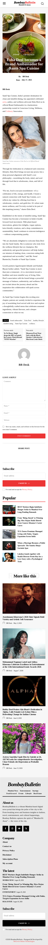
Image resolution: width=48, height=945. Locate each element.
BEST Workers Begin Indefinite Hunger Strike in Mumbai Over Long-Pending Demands (30, 509)
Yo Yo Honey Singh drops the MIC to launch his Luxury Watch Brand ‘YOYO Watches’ (13, 336)
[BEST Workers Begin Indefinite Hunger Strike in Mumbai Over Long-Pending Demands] (9, 509)
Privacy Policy (27, 489)
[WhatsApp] (32, 454)
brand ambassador (16, 320)
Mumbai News (8, 880)
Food (16, 55)
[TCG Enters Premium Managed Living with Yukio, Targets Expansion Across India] (9, 533)
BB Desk (26, 77)
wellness (32, 324)
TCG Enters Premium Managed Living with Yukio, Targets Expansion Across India (30, 533)
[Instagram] (12, 828)
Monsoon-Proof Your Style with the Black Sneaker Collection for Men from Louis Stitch (34, 336)
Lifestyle (29, 55)
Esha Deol (27, 320)
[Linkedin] (27, 454)
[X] (21, 454)
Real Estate (7, 902)
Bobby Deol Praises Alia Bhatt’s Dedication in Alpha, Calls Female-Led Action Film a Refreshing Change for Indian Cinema (22, 711)
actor (4, 102)
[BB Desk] (24, 354)
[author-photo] (4, 623)
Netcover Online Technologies (24, 941)
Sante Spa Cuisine (21, 324)
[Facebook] (15, 454)
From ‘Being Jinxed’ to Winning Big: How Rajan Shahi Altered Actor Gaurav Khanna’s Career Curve (23, 886)
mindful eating (8, 324)
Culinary (9, 111)
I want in (22, 483)
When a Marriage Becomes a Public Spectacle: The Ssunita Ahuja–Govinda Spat (31, 545)
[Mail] (19, 828)
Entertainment (9, 892)
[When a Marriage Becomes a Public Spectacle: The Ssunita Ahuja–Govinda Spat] (9, 545)
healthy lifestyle (38, 320)
